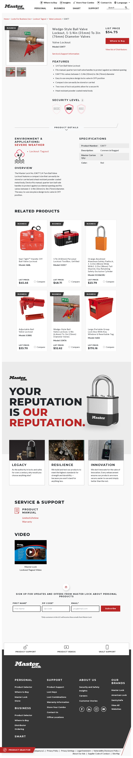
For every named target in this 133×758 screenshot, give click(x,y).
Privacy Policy (52, 751)
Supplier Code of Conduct (99, 754)
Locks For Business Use (21, 19)
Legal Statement (84, 751)
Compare (41, 281)
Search (111, 8)
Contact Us (52, 712)
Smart (20, 736)
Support (54, 680)
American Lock (119, 695)
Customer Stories (88, 701)
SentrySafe (117, 700)
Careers (83, 696)
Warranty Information (58, 702)
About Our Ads (79, 754)
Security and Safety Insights (89, 689)
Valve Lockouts (55, 19)
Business (23, 708)
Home (6, 19)
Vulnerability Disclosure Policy (106, 751)
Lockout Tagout (39, 19)
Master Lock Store (21, 699)
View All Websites (116, 707)
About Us (87, 680)
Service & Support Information (65, 53)
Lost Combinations (56, 697)
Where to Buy (22, 692)
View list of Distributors (116, 49)
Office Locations (55, 717)
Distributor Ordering (20, 727)
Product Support (55, 687)
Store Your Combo (56, 707)
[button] (117, 41)
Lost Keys (52, 692)
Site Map (116, 754)
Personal (23, 680)
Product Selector (23, 687)
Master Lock (117, 690)
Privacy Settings (68, 751)
